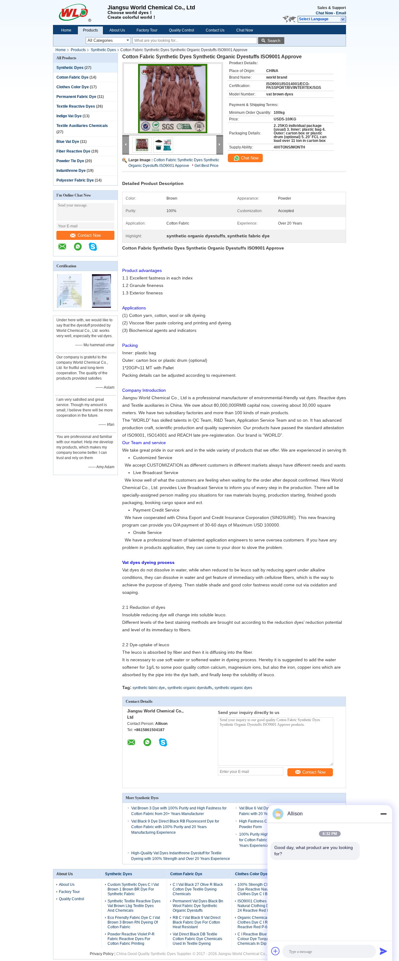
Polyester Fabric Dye (75, 180)
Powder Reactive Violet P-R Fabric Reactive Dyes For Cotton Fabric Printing (131, 939)
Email (341, 13)
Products (90, 30)
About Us (117, 30)
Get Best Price (207, 165)
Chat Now (324, 13)
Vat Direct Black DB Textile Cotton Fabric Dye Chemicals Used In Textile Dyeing (197, 939)
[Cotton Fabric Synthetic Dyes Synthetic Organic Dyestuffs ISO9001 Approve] (172, 98)
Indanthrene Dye (71, 170)
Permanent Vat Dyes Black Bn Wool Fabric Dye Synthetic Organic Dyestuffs (198, 906)
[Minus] (383, 814)
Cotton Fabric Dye (72, 77)
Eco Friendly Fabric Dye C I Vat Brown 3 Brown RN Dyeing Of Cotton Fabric (134, 922)
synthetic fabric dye (148, 688)
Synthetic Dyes (103, 50)
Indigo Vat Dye (69, 116)
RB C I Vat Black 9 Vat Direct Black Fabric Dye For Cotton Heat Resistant (196, 922)
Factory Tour (147, 30)
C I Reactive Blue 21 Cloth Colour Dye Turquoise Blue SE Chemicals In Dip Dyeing (264, 939)
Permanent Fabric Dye (76, 97)
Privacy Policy (101, 954)
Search (273, 40)
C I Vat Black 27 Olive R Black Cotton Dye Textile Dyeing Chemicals (198, 889)
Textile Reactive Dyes (75, 106)
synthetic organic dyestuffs (189, 688)
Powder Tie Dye (70, 161)
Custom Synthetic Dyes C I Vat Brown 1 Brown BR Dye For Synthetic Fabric (133, 889)
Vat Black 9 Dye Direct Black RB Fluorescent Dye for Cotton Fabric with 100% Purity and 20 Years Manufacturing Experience (175, 827)
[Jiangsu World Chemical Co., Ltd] (80, 12)
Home (66, 30)
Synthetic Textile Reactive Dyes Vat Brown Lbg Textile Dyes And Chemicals (134, 906)
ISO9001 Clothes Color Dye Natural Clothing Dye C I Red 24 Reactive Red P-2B (262, 906)
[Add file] (275, 951)
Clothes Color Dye (72, 87)
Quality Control (181, 30)
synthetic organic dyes (233, 688)
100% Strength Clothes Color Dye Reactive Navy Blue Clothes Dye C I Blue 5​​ (262, 889)
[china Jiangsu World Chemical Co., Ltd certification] (69, 306)
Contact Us (215, 30)
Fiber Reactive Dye (73, 151)
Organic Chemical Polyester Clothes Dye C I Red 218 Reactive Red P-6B (261, 922)
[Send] (383, 951)
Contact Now (89, 235)
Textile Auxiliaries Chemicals (82, 126)
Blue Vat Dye (67, 141)
